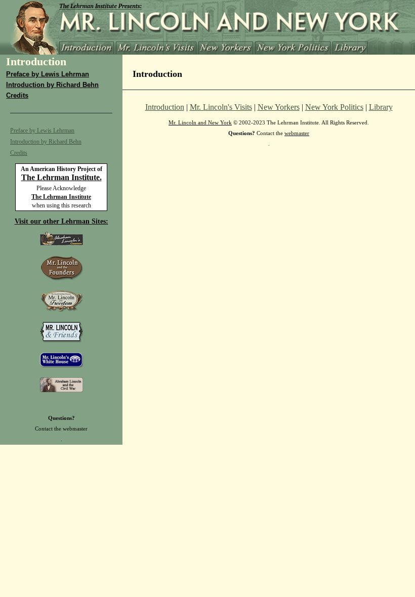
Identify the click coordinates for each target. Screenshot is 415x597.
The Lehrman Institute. (61, 177)
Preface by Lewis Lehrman (47, 74)
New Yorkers (279, 107)
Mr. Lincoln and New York (200, 122)
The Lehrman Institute (61, 196)
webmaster (75, 428)
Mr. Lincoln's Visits (221, 107)
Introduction (164, 107)
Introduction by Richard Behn (52, 85)
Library (381, 107)
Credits (17, 95)
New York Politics (334, 107)
